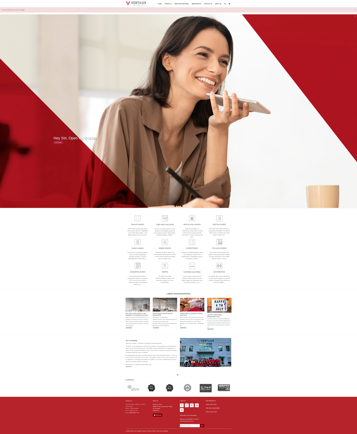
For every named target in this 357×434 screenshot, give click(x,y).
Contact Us (208, 4)
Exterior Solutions (192, 272)
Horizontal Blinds (137, 272)
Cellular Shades (219, 248)
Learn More (58, 142)
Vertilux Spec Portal (211, 404)
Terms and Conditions (162, 431)
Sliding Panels (192, 248)
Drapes (165, 272)
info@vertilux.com (134, 412)
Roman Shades (165, 248)
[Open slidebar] (229, 3)
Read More (138, 298)
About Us (218, 4)
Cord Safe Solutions (165, 224)
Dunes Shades (138, 248)
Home (160, 4)
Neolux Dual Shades (192, 224)
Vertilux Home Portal (211, 412)
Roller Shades (137, 224)
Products (168, 4)
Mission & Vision (157, 404)
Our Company (156, 408)
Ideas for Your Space (182, 4)
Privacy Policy (151, 431)
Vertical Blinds (219, 224)
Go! (202, 425)
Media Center (196, 4)
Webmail (158, 415)
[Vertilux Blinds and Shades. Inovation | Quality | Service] (135, 3)
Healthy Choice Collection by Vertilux (163, 406)
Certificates (156, 410)
